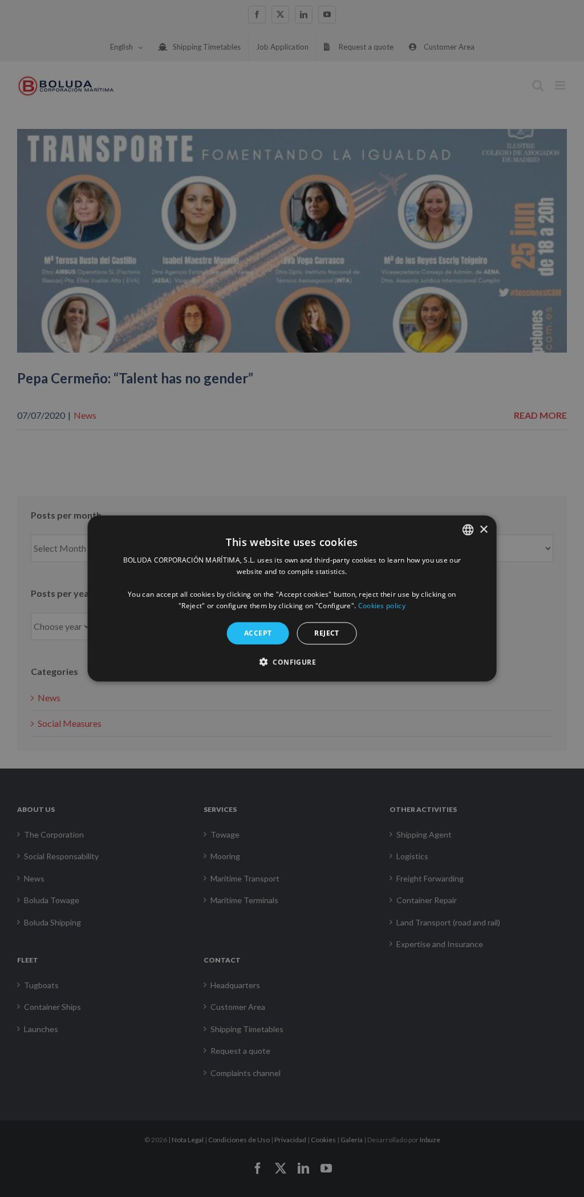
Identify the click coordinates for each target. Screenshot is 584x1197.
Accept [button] (257, 633)
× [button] (483, 529)
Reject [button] (326, 633)
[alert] (292, 598)
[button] (292, 661)
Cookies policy (381, 605)
